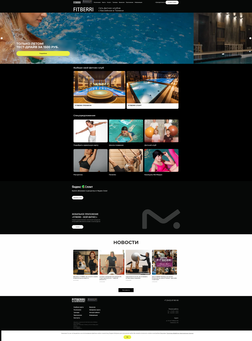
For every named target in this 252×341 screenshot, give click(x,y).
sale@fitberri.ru (79, 328)
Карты (104, 2)
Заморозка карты (94, 310)
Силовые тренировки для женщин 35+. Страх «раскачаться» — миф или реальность (110, 278)
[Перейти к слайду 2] (126, 62)
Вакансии (121, 2)
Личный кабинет (94, 312)
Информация (138, 2)
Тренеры (115, 2)
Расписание (97, 2)
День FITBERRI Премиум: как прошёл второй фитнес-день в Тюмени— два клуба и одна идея (164, 278)
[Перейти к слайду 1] (125, 62)
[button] (172, 2)
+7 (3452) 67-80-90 (171, 300)
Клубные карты (79, 307)
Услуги (109, 2)
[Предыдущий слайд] (2, 38)
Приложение (129, 2)
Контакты (77, 318)
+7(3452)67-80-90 (160, 2)
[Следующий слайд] (250, 38)
